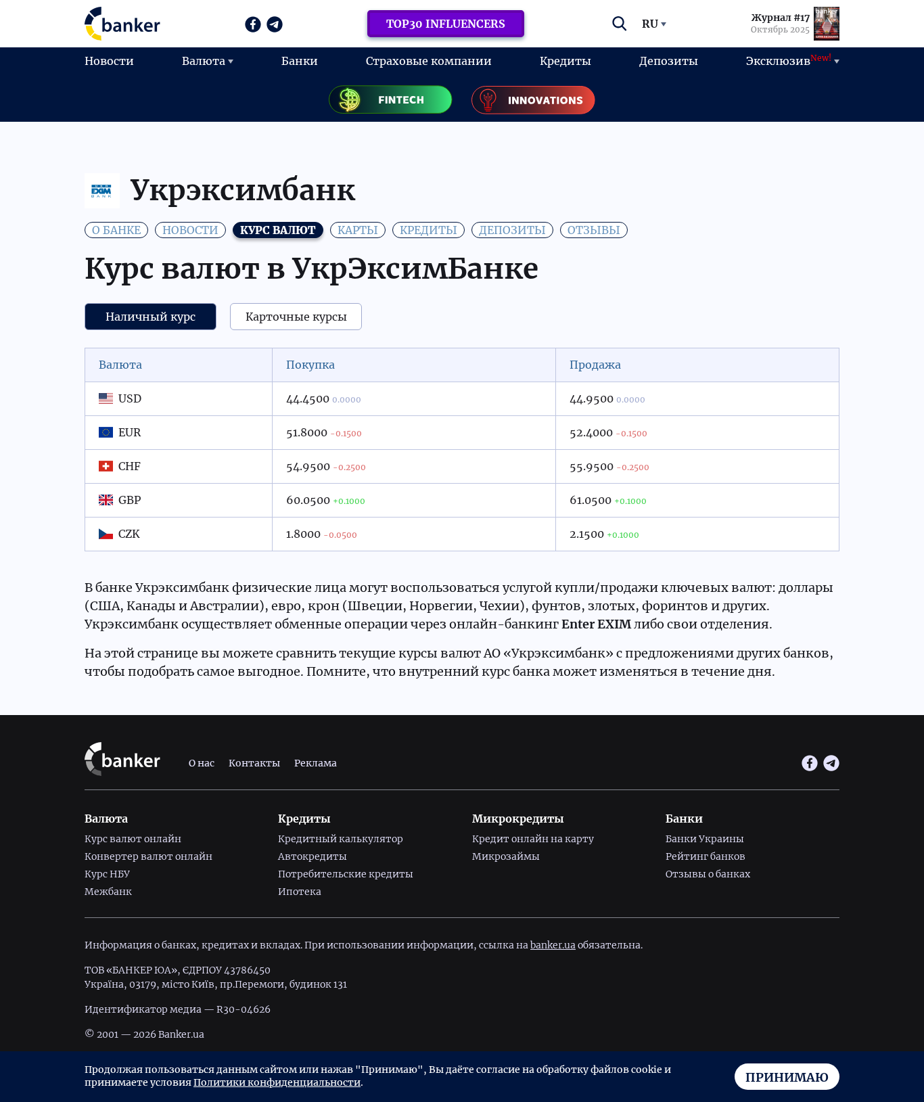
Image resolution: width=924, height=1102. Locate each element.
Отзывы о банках (708, 874)
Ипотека (299, 892)
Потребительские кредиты (345, 874)
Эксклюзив (788, 60)
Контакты (254, 763)
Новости (109, 61)
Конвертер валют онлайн (148, 856)
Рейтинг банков (705, 856)
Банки (299, 61)
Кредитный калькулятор (340, 839)
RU (650, 23)
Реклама (315, 763)
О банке (116, 230)
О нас (201, 763)
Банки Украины (705, 839)
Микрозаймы (506, 856)
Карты (358, 230)
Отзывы (594, 230)
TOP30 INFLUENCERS (445, 23)
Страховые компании (429, 61)
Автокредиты (312, 856)
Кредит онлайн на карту (533, 839)
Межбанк (108, 892)
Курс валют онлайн (133, 839)
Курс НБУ (107, 874)
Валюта (203, 61)
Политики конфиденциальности (277, 1082)
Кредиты (565, 61)
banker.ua (553, 945)
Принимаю (787, 1077)
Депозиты (668, 61)
